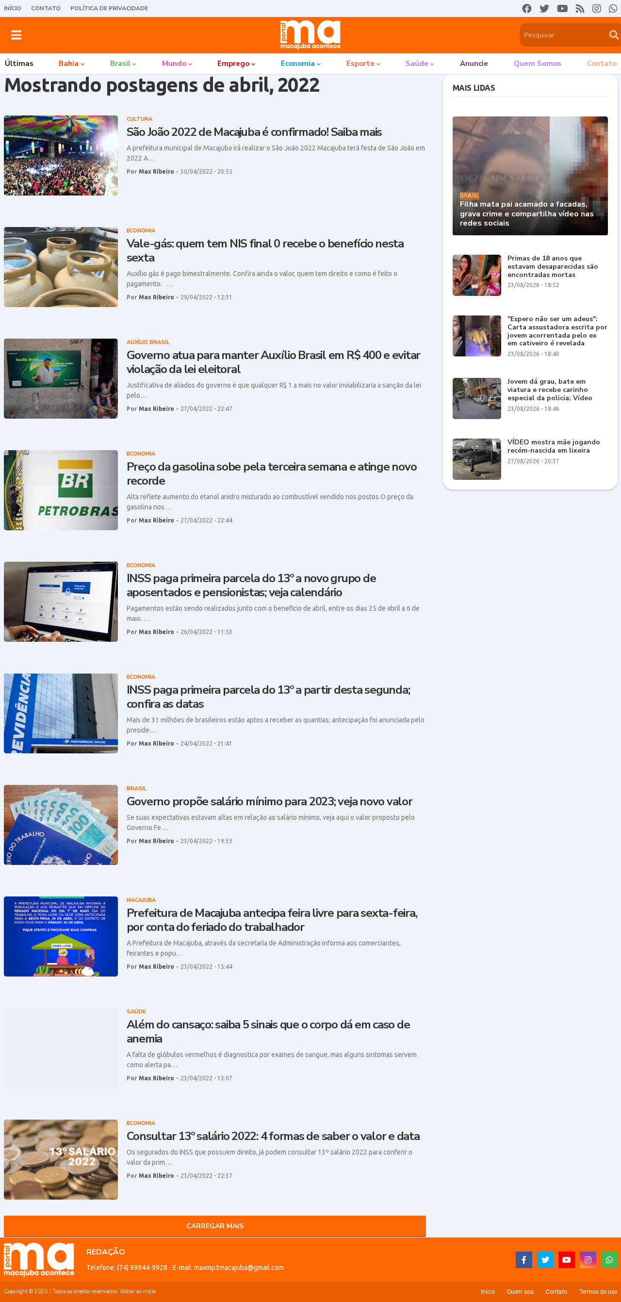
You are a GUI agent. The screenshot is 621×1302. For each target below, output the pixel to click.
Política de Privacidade (109, 8)
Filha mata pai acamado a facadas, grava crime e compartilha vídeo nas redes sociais (527, 214)
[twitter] (544, 8)
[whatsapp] (613, 8)
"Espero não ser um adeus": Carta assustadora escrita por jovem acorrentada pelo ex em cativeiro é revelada (557, 331)
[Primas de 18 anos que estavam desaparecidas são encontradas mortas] (477, 275)
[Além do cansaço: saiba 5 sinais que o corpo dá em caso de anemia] (61, 1048)
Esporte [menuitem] (360, 63)
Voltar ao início (138, 1291)
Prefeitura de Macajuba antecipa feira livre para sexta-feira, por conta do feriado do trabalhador (272, 920)
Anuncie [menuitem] (474, 63)
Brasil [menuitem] (120, 63)
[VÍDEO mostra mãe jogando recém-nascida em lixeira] (477, 459)
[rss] (580, 8)
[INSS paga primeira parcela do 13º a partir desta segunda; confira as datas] (61, 713)
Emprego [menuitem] (233, 63)
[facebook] (527, 8)
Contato (46, 8)
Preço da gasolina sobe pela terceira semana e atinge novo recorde (272, 474)
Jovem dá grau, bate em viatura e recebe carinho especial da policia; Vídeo (549, 390)
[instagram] (596, 8)
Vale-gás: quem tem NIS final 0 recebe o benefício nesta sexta (265, 251)
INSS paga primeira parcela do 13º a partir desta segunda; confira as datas (268, 697)
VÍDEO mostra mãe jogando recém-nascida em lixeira (553, 447)
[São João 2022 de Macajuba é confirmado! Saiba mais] (61, 155)
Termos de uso (598, 1291)
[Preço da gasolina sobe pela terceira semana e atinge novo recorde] (61, 490)
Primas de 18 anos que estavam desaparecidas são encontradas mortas (552, 267)
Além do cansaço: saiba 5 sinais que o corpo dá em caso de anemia (268, 1032)
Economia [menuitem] (298, 63)
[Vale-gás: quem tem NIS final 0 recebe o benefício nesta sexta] (61, 267)
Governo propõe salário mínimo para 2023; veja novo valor (269, 802)
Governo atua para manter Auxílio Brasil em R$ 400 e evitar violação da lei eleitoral (274, 362)
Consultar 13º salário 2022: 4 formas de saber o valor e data (273, 1136)
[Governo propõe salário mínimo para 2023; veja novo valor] (61, 825)
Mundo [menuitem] (174, 63)
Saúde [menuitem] (417, 63)
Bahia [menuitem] (69, 63)
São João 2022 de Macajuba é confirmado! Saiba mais (254, 132)
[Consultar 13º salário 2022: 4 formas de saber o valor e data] (61, 1160)
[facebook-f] (524, 1260)
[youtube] (562, 8)
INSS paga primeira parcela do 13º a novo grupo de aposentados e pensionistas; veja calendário (251, 585)
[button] (16, 35)
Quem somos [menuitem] (537, 63)
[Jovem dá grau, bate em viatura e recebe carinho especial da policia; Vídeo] (477, 398)
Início (12, 8)
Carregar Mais (215, 1226)
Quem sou (520, 1291)
